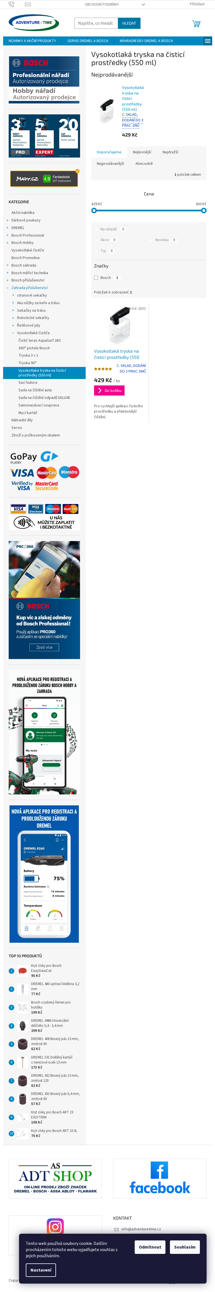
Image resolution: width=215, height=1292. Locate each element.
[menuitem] (32, 40)
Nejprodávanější (110, 164)
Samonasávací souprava (38, 405)
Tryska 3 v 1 (28, 355)
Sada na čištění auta (35, 390)
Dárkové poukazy (26, 220)
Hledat (129, 23)
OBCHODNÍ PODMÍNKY (102, 4)
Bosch (109, 278)
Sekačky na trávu (31, 310)
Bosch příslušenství (27, 280)
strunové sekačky (32, 295)
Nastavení (41, 1270)
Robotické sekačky (33, 318)
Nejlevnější (142, 152)
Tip (107, 251)
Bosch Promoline (25, 258)
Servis (16, 428)
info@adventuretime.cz (141, 1229)
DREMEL (17, 228)
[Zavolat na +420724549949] (17, 4)
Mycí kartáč (28, 413)
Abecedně (144, 164)
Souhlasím (185, 1247)
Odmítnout (150, 1247)
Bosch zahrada (23, 265)
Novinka (165, 240)
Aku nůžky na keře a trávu (38, 303)
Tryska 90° (27, 363)
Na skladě (112, 229)
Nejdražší (170, 152)
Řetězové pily (28, 325)
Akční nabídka (22, 213)
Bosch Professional (27, 235)
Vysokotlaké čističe (27, 250)
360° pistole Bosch (34, 348)
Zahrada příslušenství (29, 288)
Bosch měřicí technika (29, 273)
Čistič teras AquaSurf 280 (39, 340)
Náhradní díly (22, 420)
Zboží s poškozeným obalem (35, 435)
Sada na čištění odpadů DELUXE (44, 398)
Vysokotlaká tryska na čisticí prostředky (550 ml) (42, 373)
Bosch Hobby (22, 243)
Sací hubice (28, 382)
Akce (108, 240)
